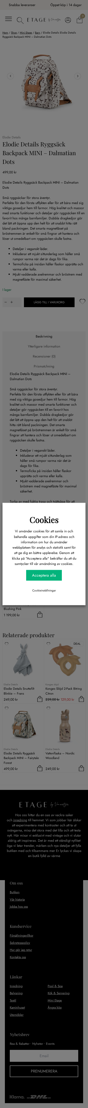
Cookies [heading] (44, 519)
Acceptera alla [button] (44, 575)
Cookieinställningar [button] (44, 590)
